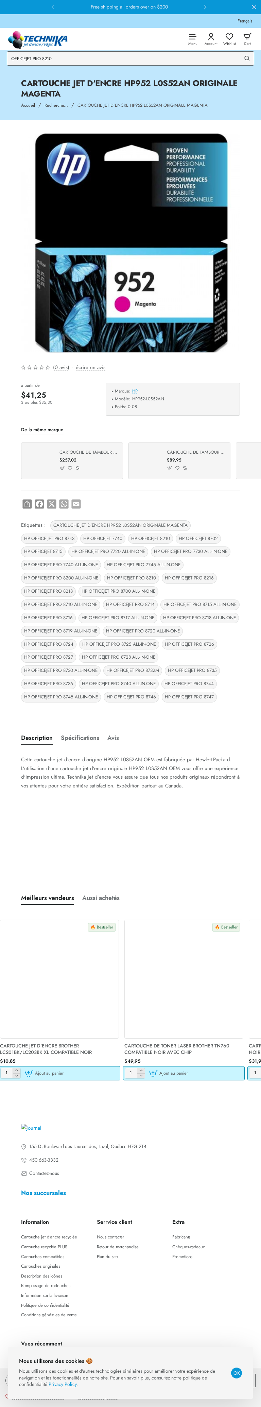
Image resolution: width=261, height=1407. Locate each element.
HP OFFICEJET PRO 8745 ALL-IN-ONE (61, 697)
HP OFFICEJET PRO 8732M (132, 670)
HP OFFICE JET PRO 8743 (49, 538)
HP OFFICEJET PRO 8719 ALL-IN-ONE (60, 631)
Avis (113, 738)
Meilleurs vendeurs (47, 898)
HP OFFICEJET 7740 (102, 538)
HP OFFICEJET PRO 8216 (189, 578)
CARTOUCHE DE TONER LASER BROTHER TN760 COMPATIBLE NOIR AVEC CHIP (176, 1049)
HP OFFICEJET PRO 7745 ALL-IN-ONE (143, 564)
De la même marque (42, 430)
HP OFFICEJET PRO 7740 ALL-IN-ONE (61, 564)
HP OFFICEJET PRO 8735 (192, 670)
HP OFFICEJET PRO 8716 (48, 617)
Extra (178, 1222)
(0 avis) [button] (61, 367)
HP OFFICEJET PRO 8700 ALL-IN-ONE (118, 591)
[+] (16, 1070)
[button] (62, 468)
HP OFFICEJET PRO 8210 (131, 578)
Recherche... (56, 105)
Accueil (28, 105)
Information (35, 1222)
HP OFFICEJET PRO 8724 (48, 644)
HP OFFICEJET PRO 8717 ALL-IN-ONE (118, 617)
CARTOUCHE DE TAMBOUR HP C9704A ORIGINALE (88, 452)
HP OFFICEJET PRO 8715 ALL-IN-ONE (200, 604)
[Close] (254, 7)
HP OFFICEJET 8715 (43, 551)
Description (37, 738)
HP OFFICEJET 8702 (198, 538)
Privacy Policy (62, 1384)
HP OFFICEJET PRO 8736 (48, 683)
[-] (16, 1075)
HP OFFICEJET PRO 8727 (48, 657)
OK (236, 1373)
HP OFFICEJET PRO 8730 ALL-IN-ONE (61, 670)
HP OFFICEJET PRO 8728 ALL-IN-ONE (118, 657)
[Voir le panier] (247, 39)
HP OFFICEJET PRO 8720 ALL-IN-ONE (143, 631)
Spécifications (80, 738)
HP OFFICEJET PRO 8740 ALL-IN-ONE (119, 683)
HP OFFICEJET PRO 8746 (131, 697)
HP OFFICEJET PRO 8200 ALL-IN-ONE (61, 578)
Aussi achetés (101, 898)
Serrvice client (114, 1222)
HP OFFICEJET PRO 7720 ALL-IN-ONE (108, 551)
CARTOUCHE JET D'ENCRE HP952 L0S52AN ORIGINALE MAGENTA (120, 525)
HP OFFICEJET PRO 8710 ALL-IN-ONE (60, 604)
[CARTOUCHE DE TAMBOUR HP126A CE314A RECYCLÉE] (147, 461)
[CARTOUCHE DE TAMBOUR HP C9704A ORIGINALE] (39, 461)
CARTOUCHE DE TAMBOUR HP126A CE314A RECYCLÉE (196, 452)
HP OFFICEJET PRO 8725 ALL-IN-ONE (119, 644)
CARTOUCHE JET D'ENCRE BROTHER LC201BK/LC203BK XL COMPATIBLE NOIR (46, 1049)
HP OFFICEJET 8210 (150, 538)
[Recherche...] (247, 58)
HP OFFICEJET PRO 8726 (189, 644)
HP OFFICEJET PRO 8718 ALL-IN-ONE (199, 617)
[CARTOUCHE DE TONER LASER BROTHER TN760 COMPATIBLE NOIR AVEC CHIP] (184, 979)
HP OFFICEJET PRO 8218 (48, 591)
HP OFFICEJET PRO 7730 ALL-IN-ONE (190, 551)
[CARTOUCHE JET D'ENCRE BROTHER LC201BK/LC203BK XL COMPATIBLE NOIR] (59, 979)
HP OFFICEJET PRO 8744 (189, 683)
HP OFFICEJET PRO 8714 (130, 604)
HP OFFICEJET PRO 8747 (189, 697)
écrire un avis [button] (90, 367)
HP (135, 391)
